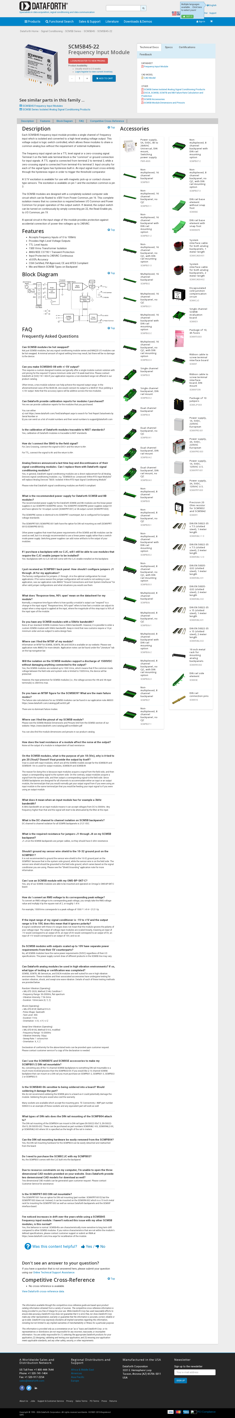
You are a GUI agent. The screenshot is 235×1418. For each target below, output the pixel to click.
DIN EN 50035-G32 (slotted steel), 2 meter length (198, 591)
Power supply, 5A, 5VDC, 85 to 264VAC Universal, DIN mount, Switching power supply (149, 148)
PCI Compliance (206, 1411)
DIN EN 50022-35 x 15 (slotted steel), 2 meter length (199, 633)
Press (104, 1401)
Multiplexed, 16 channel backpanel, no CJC (150, 298)
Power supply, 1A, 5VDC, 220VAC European (198, 422)
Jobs (32, 1401)
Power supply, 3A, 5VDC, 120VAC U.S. (198, 483)
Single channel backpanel (149, 370)
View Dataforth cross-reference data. (43, 1291)
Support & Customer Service (51, 1401)
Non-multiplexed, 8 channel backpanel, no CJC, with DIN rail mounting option (149, 572)
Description (27, 121)
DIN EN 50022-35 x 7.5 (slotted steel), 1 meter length (199, 528)
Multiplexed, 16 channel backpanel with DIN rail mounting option (150, 322)
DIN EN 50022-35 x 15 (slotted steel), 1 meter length (199, 612)
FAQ (81, 121)
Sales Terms (81, 1401)
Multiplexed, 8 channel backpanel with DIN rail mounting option (150, 641)
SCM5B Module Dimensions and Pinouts (164, 102)
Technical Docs (149, 47)
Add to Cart (106, 78)
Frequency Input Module (155, 66)
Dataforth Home (29, 31)
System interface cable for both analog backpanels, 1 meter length (199, 245)
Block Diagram (65, 121)
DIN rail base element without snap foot (197, 204)
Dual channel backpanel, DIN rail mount (150, 450)
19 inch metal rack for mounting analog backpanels (197, 655)
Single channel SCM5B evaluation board (198, 313)
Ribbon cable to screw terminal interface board (199, 357)
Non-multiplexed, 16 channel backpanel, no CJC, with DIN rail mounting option (150, 253)
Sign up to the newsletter (188, 1366)
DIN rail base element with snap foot (197, 223)
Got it (189, 16)
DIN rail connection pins (199, 694)
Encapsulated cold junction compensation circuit (198, 292)
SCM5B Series (73, 31)
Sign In (201, 21)
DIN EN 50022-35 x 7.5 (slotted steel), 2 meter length (199, 549)
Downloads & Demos (138, 21)
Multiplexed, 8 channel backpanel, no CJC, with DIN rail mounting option (149, 668)
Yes (89, 1246)
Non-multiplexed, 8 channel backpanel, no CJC (149, 515)
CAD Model (149, 77)
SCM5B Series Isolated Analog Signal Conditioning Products (174, 89)
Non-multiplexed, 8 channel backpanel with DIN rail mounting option (150, 542)
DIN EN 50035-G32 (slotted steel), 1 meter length (198, 570)
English (212, 5)
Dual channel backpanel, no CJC (149, 430)
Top (112, 127)
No (102, 1246)
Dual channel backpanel (148, 409)
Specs (169, 47)
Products (33, 21)
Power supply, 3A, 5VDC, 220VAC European (198, 443)
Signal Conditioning (52, 31)
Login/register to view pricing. (88, 60)
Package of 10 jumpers (198, 399)
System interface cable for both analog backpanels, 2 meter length (199, 269)
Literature (112, 21)
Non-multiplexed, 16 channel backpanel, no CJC (150, 196)
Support (212, 13)
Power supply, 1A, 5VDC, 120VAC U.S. (198, 463)
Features (45, 121)
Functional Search (61, 21)
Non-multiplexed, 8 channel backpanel (149, 493)
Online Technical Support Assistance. (54, 1272)
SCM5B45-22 (104, 31)
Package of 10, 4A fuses (198, 331)
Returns (113, 1401)
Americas (76, 1373)
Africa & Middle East (82, 1369)
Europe (75, 1380)
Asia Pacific (77, 1377)
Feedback (146, 54)
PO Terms (94, 1401)
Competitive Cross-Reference (107, 121)
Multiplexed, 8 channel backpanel (149, 595)
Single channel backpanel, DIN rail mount (150, 391)
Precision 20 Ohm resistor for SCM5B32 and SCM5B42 (198, 507)
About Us (23, 1401)
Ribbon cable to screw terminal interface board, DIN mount (199, 380)
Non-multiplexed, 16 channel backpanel (150, 174)
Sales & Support (89, 21)
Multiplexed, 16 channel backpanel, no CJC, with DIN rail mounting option (150, 349)
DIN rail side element (197, 675)
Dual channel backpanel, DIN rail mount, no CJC (150, 472)
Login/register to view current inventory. (94, 72)
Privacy (69, 1401)
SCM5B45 (89, 31)
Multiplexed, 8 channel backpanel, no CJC (149, 617)
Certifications (187, 47)
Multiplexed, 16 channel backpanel (150, 276)
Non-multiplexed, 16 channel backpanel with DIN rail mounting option (150, 223)
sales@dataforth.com (31, 1380)
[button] (184, 1402)
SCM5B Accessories (154, 99)
